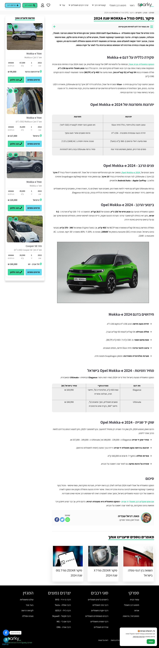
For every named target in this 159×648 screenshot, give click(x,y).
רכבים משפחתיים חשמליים (96, 615)
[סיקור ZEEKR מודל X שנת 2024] (103, 556)
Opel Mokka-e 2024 (131, 172)
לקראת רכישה (27, 610)
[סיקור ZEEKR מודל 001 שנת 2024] (68, 556)
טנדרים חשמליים (101, 627)
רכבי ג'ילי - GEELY (63, 610)
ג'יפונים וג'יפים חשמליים (98, 599)
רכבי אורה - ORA (64, 627)
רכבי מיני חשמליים (100, 604)
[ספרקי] (146, 6)
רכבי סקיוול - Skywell (61, 615)
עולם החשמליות (26, 599)
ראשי (132, 5)
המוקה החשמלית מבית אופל (141, 64)
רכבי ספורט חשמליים (99, 621)
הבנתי (151, 641)
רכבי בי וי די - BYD (63, 599)
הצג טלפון (15, 79)
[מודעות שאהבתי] (48, 5)
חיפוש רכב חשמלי (117, 5)
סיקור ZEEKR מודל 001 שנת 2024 (69, 572)
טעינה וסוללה (27, 615)
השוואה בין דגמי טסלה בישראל (140, 572)
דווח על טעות (103, 640)
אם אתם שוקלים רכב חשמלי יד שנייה (137, 501)
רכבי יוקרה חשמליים (99, 610)
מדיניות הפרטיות (138, 636)
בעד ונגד (29, 604)
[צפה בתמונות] (16, 26)
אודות (136, 610)
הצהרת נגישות (116, 640)
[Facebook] (6, 633)
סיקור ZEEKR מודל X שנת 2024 (105, 572)
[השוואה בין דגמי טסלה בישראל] (138, 556)
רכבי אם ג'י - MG (64, 621)
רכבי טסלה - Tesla (63, 604)
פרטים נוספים (33, 79)
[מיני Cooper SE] (25, 241)
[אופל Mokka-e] (25, 49)
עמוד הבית (134, 599)
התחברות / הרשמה (131, 615)
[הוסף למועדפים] (10, 26)
